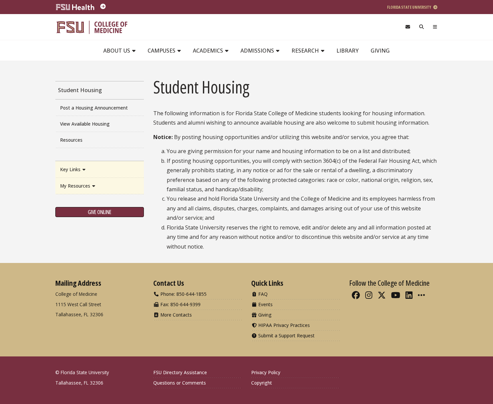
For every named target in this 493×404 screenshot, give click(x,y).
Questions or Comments (179, 383)
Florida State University (409, 7)
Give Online (99, 212)
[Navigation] (435, 27)
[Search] (422, 27)
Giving (380, 50)
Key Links (71, 169)
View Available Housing (85, 124)
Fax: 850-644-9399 (180, 304)
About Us (117, 50)
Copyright (261, 383)
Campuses (162, 50)
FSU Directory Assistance (180, 372)
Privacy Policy (265, 372)
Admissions (257, 50)
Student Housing (80, 90)
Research (305, 50)
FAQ (262, 294)
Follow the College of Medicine (389, 283)
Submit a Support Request (286, 335)
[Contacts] (408, 27)
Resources (71, 140)
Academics (208, 50)
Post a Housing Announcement (94, 108)
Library (347, 50)
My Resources (76, 186)
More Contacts (175, 315)
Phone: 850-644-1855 (183, 294)
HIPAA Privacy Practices (283, 325)
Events (265, 304)
